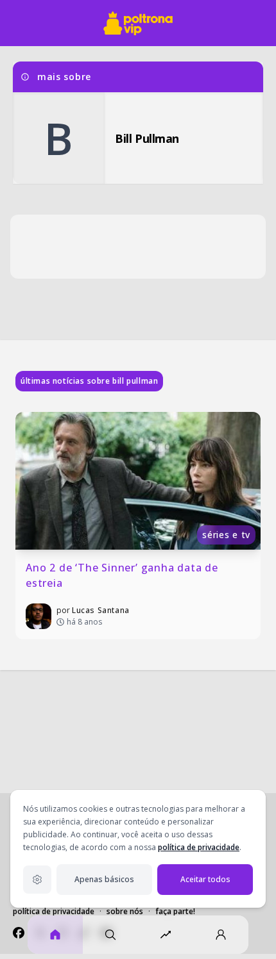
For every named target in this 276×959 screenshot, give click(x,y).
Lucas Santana (101, 610)
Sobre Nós (125, 911)
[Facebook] (18, 933)
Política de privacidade (53, 911)
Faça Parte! (175, 911)
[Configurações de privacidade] (37, 879)
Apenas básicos (104, 879)
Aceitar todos (205, 879)
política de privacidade (198, 847)
